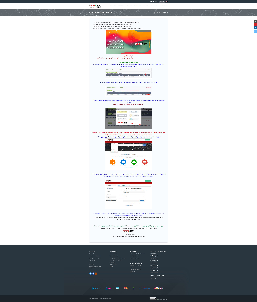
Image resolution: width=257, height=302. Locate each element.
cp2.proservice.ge (154, 262)
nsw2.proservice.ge (154, 267)
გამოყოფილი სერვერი (135, 269)
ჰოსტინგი (113, 251)
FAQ (90, 262)
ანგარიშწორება (113, 264)
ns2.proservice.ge (154, 257)
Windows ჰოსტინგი (114, 256)
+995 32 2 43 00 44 (134, 256)
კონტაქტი (91, 264)
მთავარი (113, 6)
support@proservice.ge (135, 258)
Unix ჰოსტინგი (113, 253)
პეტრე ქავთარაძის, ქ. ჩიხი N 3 (137, 253)
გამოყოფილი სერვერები (115, 260)
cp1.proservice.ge (154, 260)
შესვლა (163, 1)
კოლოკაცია (112, 262)
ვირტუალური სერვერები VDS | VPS (118, 258)
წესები (111, 266)
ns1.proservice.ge (154, 255)
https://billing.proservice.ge (145, 132)
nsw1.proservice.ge (154, 265)
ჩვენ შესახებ (92, 260)
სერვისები (91, 253)
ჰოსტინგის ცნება (136, 263)
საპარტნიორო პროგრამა (95, 258)
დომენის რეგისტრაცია (94, 256)
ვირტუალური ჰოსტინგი (135, 265)
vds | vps (132, 267)
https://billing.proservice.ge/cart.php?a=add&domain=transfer (128, 104)
